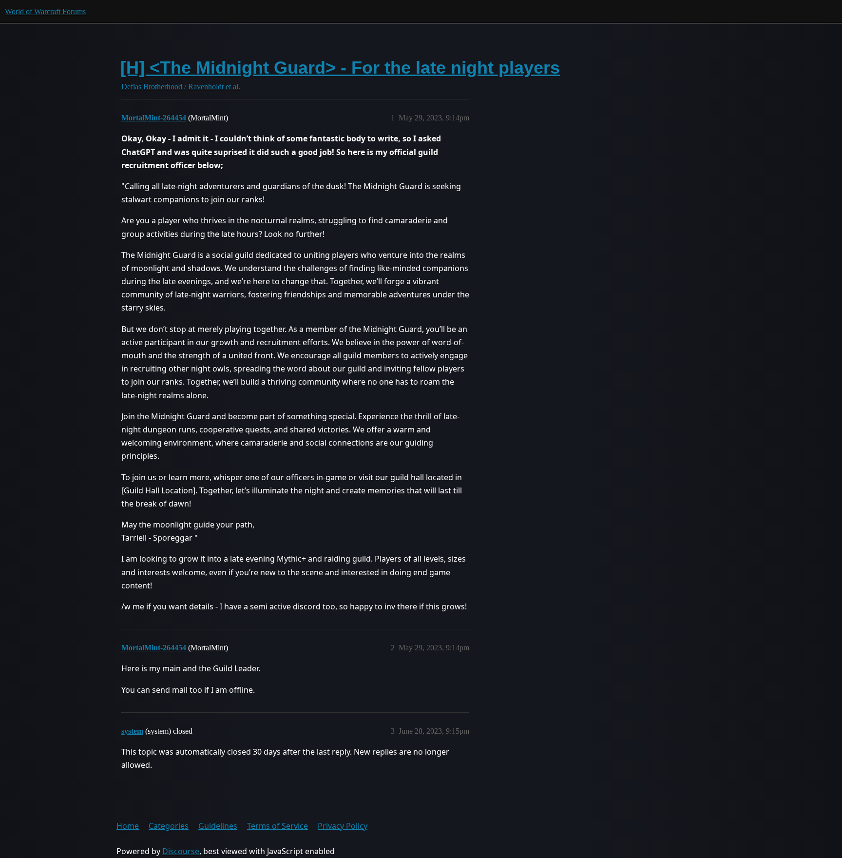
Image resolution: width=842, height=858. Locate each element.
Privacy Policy (342, 825)
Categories (169, 825)
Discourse (180, 851)
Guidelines (217, 825)
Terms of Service (277, 825)
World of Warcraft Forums (45, 11)
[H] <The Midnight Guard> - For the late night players (340, 68)
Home (127, 825)
